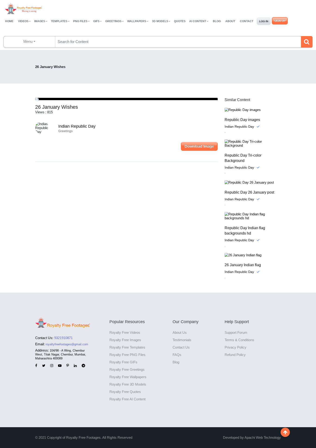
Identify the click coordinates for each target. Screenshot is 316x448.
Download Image (199, 146)
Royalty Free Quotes (125, 392)
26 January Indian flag (243, 265)
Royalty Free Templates (127, 347)
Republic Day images (242, 120)
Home (9, 21)
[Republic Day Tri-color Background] (253, 143)
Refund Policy (235, 355)
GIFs (96, 21)
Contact (246, 21)
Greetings (113, 21)
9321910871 (63, 338)
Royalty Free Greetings (127, 369)
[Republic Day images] (253, 110)
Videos (23, 21)
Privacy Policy (235, 347)
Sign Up (279, 20)
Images (39, 21)
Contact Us (181, 347)
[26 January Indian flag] (253, 255)
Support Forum (236, 332)
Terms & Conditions (239, 340)
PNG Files (80, 21)
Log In (263, 21)
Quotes (180, 21)
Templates (59, 21)
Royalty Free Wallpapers (127, 377)
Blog (217, 21)
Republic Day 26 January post (249, 192)
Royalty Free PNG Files (127, 355)
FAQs (177, 355)
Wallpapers (136, 21)
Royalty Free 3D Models (127, 384)
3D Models (160, 21)
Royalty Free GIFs (123, 362)
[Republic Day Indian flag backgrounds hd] (253, 216)
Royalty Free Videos (124, 332)
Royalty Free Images (125, 340)
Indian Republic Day (77, 126)
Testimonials (182, 340)
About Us (180, 332)
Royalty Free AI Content (127, 399)
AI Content (197, 21)
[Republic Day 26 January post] (253, 182)
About (230, 21)
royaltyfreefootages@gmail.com (67, 344)
